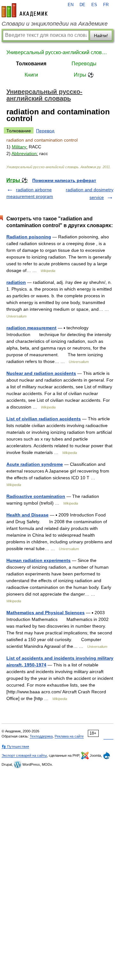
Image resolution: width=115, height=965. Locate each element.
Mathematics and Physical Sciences (45, 612)
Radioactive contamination (35, 496)
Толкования (31, 63)
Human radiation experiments (38, 560)
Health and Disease (27, 514)
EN (70, 5)
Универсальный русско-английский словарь (57, 52)
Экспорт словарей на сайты (24, 755)
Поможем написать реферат (64, 180)
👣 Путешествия (15, 746)
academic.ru (25, 10)
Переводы (84, 63)
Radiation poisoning (28, 236)
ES (94, 5)
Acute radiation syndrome (34, 464)
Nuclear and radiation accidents (41, 373)
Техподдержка (41, 736)
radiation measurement (31, 327)
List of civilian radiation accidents (43, 418)
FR (106, 5)
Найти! (101, 35)
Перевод (45, 130)
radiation (16, 282)
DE (82, 5)
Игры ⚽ (84, 75)
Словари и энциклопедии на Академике (55, 24)
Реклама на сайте (69, 736)
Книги (31, 75)
